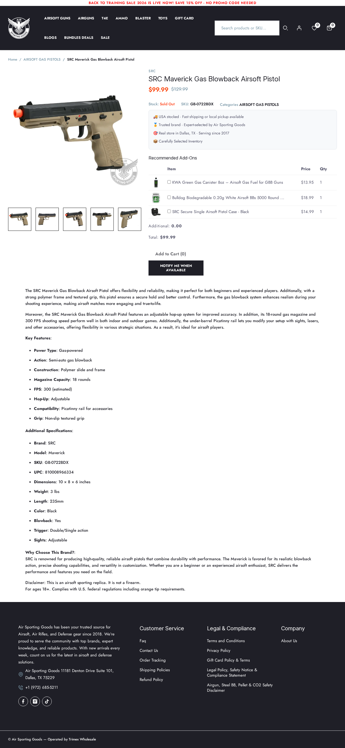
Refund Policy (151, 680)
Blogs (50, 41)
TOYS (162, 22)
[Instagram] (35, 701)
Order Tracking (153, 660)
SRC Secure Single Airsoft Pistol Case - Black (210, 212)
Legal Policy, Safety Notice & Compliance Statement (232, 672)
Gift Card (184, 22)
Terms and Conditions (226, 641)
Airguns (86, 22)
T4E (105, 22)
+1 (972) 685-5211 (41, 687)
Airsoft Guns (57, 22)
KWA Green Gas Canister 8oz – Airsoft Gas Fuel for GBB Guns (227, 182)
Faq (143, 641)
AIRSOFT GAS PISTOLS (259, 104)
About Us (289, 641)
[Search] (286, 28)
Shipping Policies (155, 670)
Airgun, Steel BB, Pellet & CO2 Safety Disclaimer (240, 687)
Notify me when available (176, 268)
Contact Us (149, 650)
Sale (105, 41)
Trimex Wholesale (82, 739)
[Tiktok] (47, 701)
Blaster (143, 22)
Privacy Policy (218, 650)
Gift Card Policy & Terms (228, 660)
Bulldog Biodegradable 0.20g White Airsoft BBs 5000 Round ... (228, 198)
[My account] (299, 28)
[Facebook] (23, 701)
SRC (152, 71)
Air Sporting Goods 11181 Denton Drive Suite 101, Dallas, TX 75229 (69, 674)
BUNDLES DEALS (78, 41)
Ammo (122, 22)
